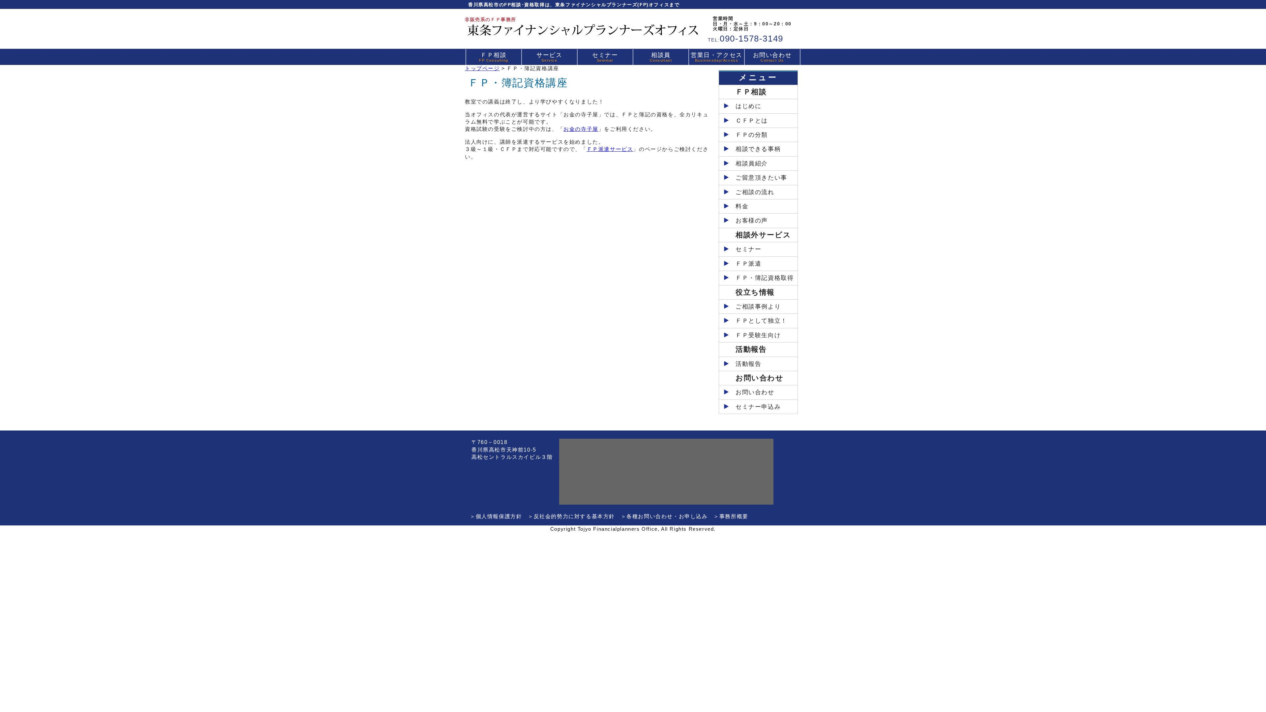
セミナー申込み (758, 406)
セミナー (605, 57)
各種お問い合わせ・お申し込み (667, 516)
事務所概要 (733, 516)
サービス (549, 57)
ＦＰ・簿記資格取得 (765, 278)
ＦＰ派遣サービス (610, 149)
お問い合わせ (772, 57)
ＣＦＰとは (752, 120)
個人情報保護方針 (499, 516)
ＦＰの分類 (752, 135)
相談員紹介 (752, 163)
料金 (742, 206)
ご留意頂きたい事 (761, 177)
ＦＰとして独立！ (761, 320)
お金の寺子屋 (580, 129)
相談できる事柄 (758, 149)
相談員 (661, 57)
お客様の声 (752, 220)
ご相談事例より (758, 306)
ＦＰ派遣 (748, 263)
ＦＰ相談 (493, 57)
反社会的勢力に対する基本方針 (574, 516)
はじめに (748, 106)
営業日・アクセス (716, 57)
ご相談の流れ (755, 192)
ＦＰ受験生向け (758, 335)
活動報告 (748, 364)
